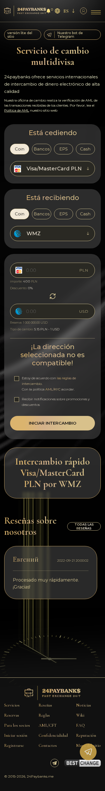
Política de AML (16, 110)
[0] (48, 11)
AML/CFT (48, 725)
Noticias (83, 705)
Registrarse (14, 745)
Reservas (11, 715)
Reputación (86, 735)
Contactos (48, 745)
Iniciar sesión (15, 735)
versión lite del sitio (19, 35)
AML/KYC (52, 389)
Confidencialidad (53, 735)
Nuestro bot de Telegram (70, 35)
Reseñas (45, 705)
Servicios (12, 705)
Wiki (80, 715)
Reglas (44, 715)
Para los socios (17, 725)
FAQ (80, 725)
